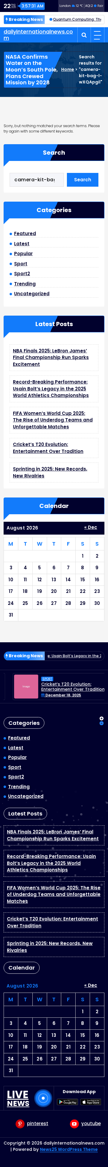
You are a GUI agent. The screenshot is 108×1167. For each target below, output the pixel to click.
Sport (20, 264)
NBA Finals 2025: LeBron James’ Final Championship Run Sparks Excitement (51, 357)
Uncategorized (32, 293)
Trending (25, 284)
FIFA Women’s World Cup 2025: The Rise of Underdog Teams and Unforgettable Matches (53, 420)
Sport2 (22, 273)
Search (54, 152)
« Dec (90, 527)
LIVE (18, 1098)
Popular (23, 253)
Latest (21, 244)
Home (67, 69)
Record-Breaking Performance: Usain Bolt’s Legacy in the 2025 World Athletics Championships (51, 388)
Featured (25, 233)
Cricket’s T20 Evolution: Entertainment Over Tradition (48, 447)
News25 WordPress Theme (69, 1149)
